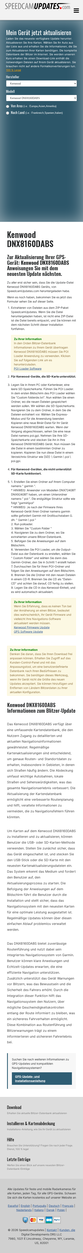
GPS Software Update (28, 631)
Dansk (50, 1210)
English (25, 1205)
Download (14, 1107)
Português (39, 1205)
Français (67, 1205)
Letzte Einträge (18, 1159)
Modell (10, 91)
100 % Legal (13, 70)
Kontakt (52, 1230)
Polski (61, 1210)
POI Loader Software (28, 368)
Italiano (39, 1210)
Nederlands (24, 1210)
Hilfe (10, 1139)
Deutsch (54, 1205)
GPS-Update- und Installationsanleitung (30, 1078)
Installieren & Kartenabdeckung (31, 1123)
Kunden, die (67, 1230)
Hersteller (12, 76)
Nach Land (37, 112)
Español (13, 1205)
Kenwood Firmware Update (32, 627)
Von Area (33, 105)
